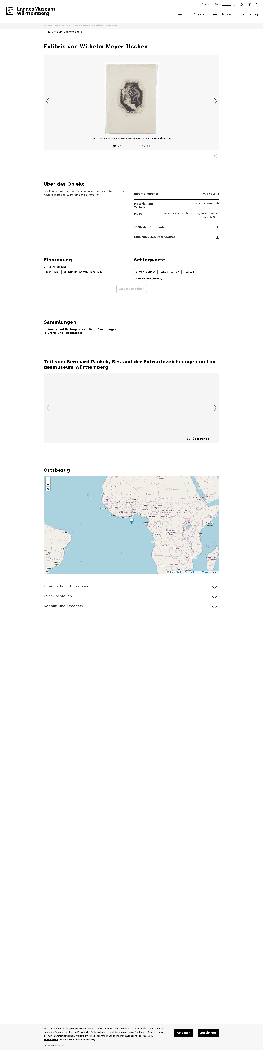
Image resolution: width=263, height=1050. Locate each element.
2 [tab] (119, 146)
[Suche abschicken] (233, 4)
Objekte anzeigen (131, 288)
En (257, 4)
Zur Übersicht (197, 439)
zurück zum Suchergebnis (64, 31)
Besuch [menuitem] (183, 14)
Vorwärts (215, 101)
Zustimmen (208, 1032)
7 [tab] (144, 146)
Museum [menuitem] (229, 14)
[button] (131, 521)
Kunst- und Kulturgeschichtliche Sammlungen (82, 329)
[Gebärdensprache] (249, 4)
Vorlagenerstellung (55, 267)
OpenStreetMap (196, 572)
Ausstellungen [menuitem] (205, 14)
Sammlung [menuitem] (249, 14)
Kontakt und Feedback (64, 606)
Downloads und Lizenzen (66, 586)
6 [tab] (139, 146)
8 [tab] (149, 146)
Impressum (51, 1039)
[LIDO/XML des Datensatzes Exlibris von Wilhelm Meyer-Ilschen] (217, 237)
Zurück (47, 101)
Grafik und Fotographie (64, 333)
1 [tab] (114, 146)
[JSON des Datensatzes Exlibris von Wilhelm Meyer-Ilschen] (217, 227)
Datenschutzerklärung (138, 1036)
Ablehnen (183, 1032)
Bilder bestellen (58, 596)
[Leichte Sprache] (241, 4)
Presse (205, 4)
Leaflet (175, 572)
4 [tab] (129, 146)
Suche (218, 4)
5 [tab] (134, 146)
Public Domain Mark (158, 138)
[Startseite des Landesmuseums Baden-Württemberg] (30, 13)
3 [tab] (124, 146)
